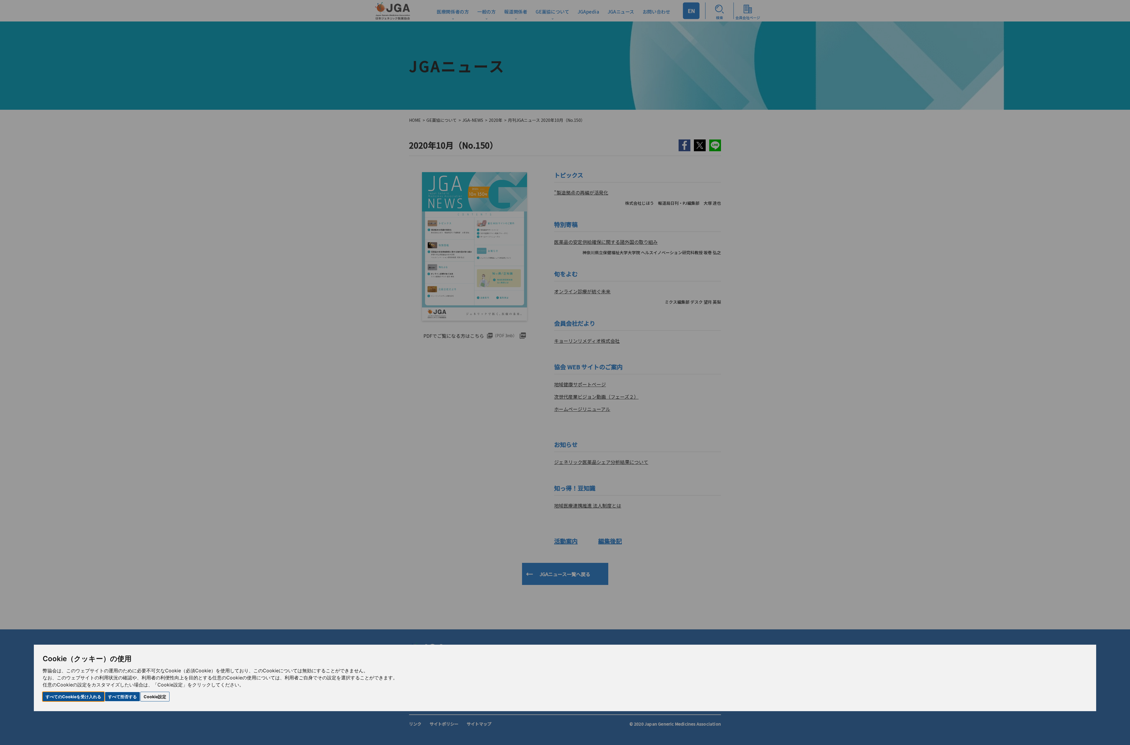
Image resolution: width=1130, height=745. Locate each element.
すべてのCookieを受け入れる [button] (73, 696)
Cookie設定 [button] (155, 696)
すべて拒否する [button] (122, 696)
